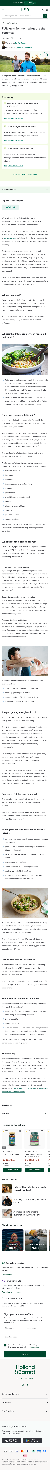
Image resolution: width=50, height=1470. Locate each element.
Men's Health (11, 23)
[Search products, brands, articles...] (45, 16)
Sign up (25, 1354)
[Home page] (25, 9)
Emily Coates (21, 43)
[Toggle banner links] (48, 3)
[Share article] (40, 54)
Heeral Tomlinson (24, 47)
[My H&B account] (42, 9)
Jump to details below (13, 118)
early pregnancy (10, 238)
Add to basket (12, 1170)
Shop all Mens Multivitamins (25, 174)
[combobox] (22, 16)
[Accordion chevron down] (45, 1105)
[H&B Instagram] (22, 1384)
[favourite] (20, 1131)
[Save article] (46, 54)
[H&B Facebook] (27, 1384)
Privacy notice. (34, 1347)
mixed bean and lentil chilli (25, 1088)
